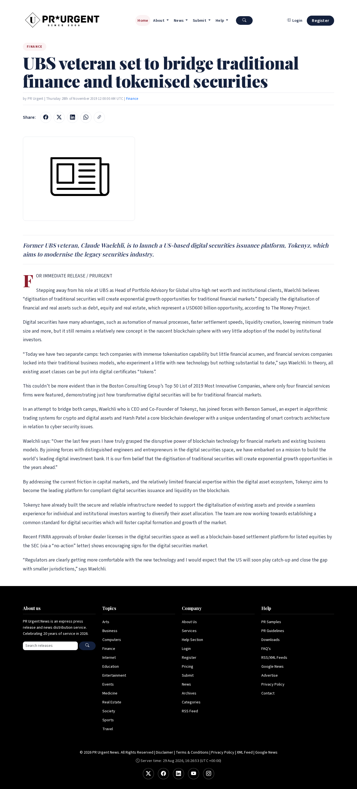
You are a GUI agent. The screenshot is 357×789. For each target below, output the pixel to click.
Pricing (187, 666)
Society (108, 711)
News (186, 684)
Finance (132, 98)
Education (110, 666)
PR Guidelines (272, 631)
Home (143, 20)
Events (108, 684)
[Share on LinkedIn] (72, 117)
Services (189, 631)
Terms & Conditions (192, 752)
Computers (111, 640)
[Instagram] (208, 773)
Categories (191, 702)
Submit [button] (200, 20)
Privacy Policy (272, 684)
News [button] (179, 20)
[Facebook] (163, 773)
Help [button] (220, 20)
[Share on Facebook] (45, 117)
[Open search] (244, 20)
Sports (108, 720)
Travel (107, 729)
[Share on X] (59, 117)
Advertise (269, 675)
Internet (109, 657)
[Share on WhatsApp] (85, 117)
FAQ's (266, 649)
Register (320, 21)
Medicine (109, 693)
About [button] (159, 20)
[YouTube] (193, 773)
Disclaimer (164, 752)
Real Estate (111, 702)
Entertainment (114, 675)
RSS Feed (190, 711)
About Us (189, 622)
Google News (272, 666)
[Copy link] (99, 117)
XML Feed (245, 752)
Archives (189, 693)
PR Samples (271, 622)
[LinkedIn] (178, 773)
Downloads (270, 640)
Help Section (192, 640)
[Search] (87, 646)
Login (186, 649)
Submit (188, 675)
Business (109, 631)
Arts (105, 622)
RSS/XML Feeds (274, 657)
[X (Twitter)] (148, 773)
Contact (267, 693)
